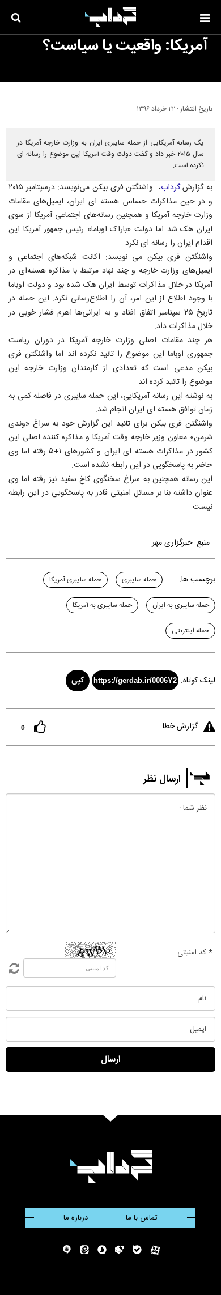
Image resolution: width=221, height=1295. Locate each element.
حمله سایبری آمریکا (75, 579)
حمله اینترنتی (190, 630)
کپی (77, 680)
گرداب (170, 187)
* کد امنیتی (194, 952)
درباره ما (75, 1218)
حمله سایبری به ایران (180, 605)
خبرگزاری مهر (172, 543)
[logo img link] (110, 17)
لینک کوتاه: (198, 680)
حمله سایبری (139, 579)
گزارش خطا (180, 726)
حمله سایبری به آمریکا (102, 605)
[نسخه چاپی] (13, 106)
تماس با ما (142, 1218)
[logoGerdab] (111, 1166)
